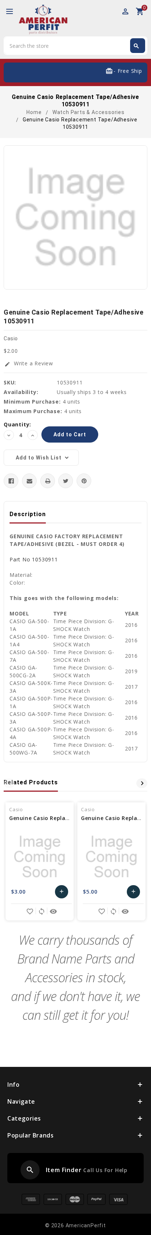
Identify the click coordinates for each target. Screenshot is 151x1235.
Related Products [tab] (31, 782)
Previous (9, 783)
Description (28, 514)
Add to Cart (61, 893)
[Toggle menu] (12, 11)
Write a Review (28, 363)
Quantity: (17, 424)
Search (136, 46)
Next (141, 783)
